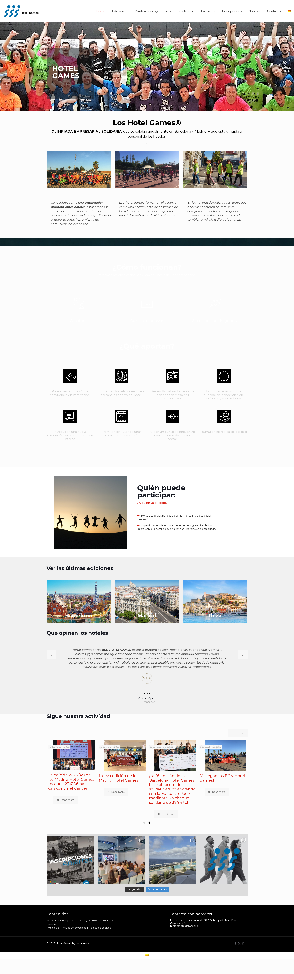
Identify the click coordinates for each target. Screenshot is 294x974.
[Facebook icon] (235, 943)
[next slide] (243, 654)
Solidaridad (106, 920)
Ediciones (61, 920)
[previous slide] (51, 654)
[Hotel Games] (21, 11)
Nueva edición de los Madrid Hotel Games (118, 778)
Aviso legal (53, 927)
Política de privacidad (73, 927)
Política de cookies (100, 927)
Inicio (50, 920)
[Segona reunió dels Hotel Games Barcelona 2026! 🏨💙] (121, 860)
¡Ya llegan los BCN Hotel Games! (222, 778)
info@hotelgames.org (185, 925)
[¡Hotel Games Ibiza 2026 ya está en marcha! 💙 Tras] (172, 860)
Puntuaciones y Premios (83, 920)
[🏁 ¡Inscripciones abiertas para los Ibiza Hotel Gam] (70, 860)
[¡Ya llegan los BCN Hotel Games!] (225, 755)
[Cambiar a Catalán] (289, 11)
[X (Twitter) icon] (239, 943)
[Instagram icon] (243, 943)
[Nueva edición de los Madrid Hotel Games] (125, 755)
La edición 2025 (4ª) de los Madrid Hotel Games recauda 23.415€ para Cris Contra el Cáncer (71, 782)
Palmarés (52, 924)
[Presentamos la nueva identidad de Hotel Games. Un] (223, 860)
